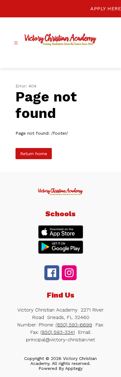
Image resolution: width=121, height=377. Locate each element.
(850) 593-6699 (74, 325)
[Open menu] (16, 43)
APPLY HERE (105, 8)
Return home (33, 153)
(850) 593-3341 (57, 332)
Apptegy (74, 368)
